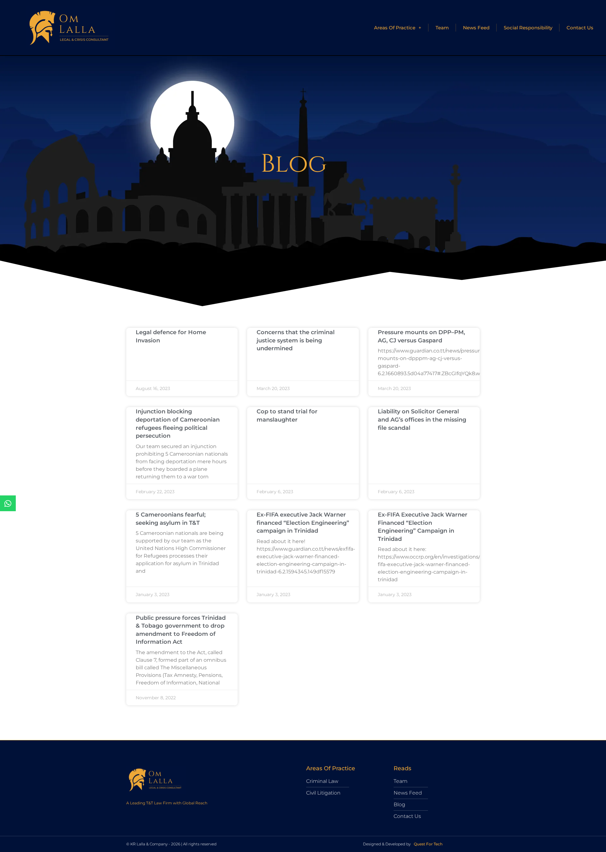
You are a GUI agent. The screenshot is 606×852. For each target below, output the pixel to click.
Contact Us (580, 28)
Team (442, 28)
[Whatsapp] (8, 503)
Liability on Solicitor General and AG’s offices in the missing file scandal (422, 419)
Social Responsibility (528, 28)
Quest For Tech (428, 844)
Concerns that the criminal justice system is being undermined (296, 340)
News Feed (476, 28)
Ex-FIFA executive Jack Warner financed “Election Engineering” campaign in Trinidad (303, 522)
